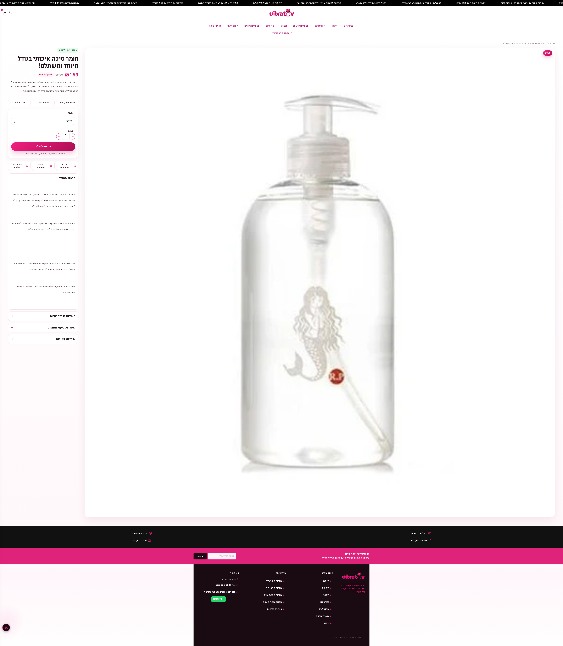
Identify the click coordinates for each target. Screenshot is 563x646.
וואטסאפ (217, 599)
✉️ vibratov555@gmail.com (219, 592)
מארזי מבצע (322, 616)
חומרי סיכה (215, 26)
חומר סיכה (541, 43)
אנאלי (283, 26)
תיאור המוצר (67, 178)
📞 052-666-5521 (225, 585)
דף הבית (551, 43)
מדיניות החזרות (274, 588)
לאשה (326, 581)
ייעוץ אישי (232, 26)
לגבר (326, 595)
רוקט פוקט (319, 26)
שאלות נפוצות (65, 339)
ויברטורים (349, 26)
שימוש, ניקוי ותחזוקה (60, 328)
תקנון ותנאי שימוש (272, 602)
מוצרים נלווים (251, 26)
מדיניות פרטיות (274, 581)
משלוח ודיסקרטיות (62, 316)
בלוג (326, 623)
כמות (70, 131)
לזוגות (325, 588)
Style (70, 113)
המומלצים (323, 609)
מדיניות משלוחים (273, 595)
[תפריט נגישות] (6, 627)
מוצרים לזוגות (300, 26)
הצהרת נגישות (274, 609)
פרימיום (270, 26)
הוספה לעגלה (43, 147)
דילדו (334, 26)
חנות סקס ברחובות (282, 33)
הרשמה (200, 556)
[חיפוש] (10, 13)
